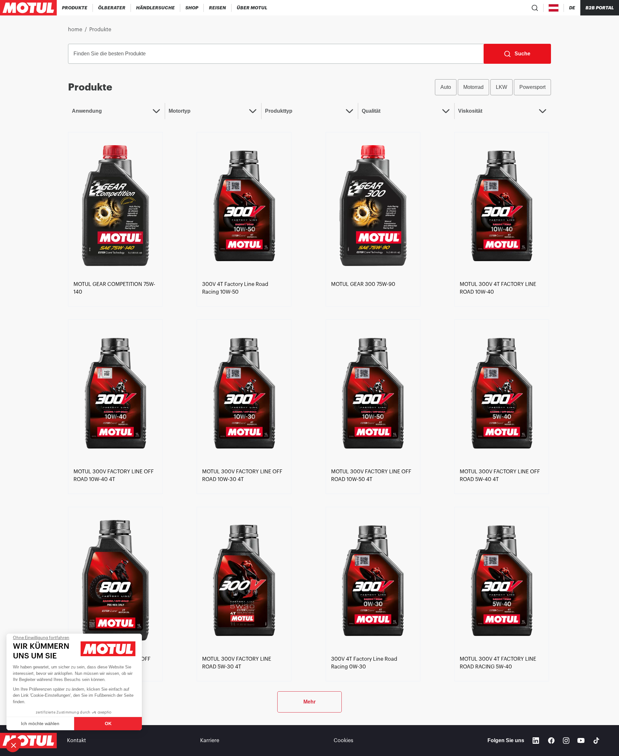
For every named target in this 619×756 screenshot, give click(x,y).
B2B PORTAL (599, 7)
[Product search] (534, 8)
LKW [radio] (501, 87)
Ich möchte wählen (40, 723)
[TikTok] (596, 740)
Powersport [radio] (532, 87)
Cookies (343, 740)
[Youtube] (581, 740)
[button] (13, 745)
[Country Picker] (554, 8)
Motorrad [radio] (473, 87)
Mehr (309, 701)
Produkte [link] (100, 29)
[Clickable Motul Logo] (28, 7)
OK (108, 723)
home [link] (75, 29)
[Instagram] (566, 740)
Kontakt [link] (76, 740)
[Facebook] (551, 740)
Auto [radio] (445, 87)
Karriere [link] (209, 740)
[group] (493, 87)
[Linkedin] (536, 740)
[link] (192, 7)
